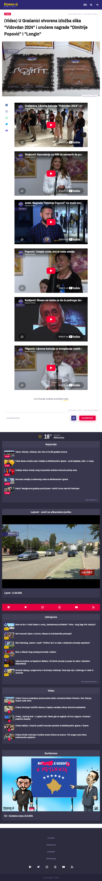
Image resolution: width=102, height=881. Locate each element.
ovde (65, 398)
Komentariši (73, 418)
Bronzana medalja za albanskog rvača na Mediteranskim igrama (51, 481)
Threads (59, 607)
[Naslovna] (11, 5)
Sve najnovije (91, 500)
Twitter (25, 607)
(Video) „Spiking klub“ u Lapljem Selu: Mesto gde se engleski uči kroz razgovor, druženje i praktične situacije (51, 718)
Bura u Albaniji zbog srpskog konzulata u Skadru (51, 654)
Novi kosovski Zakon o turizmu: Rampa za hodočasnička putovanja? (51, 635)
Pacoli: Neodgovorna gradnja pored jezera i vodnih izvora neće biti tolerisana (51, 490)
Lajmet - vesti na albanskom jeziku (51, 512)
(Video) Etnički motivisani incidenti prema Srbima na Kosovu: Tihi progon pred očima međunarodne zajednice (51, 737)
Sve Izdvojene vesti (89, 682)
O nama (51, 837)
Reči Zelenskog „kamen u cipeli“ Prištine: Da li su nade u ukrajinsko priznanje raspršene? (51, 645)
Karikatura (51, 753)
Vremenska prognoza (85, 4)
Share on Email (6, 130)
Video (51, 690)
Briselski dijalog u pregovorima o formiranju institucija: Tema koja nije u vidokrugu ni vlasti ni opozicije (51, 672)
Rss (93, 607)
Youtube (76, 607)
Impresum (51, 844)
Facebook (8, 607)
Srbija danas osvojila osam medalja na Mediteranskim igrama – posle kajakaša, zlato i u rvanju (51, 463)
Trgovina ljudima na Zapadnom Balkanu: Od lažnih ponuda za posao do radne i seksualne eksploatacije (51, 663)
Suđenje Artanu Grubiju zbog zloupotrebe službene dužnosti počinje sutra (51, 472)
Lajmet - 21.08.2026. (51, 556)
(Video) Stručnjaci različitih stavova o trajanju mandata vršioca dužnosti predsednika (51, 709)
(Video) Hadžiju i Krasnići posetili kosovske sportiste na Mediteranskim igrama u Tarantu (51, 727)
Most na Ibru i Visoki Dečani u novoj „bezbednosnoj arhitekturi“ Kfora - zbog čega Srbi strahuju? (51, 626)
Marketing (51, 858)
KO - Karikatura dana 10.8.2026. (51, 788)
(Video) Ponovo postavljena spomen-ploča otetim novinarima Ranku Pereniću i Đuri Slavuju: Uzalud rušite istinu (51, 700)
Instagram (42, 607)
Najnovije (51, 444)
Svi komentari (87, 418)
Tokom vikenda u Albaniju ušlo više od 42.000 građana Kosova (51, 454)
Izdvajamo (51, 617)
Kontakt (51, 851)
